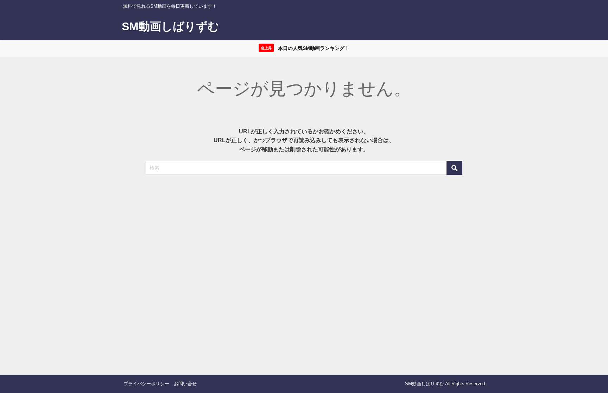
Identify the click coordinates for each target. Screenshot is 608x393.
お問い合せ (185, 383)
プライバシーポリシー (146, 383)
